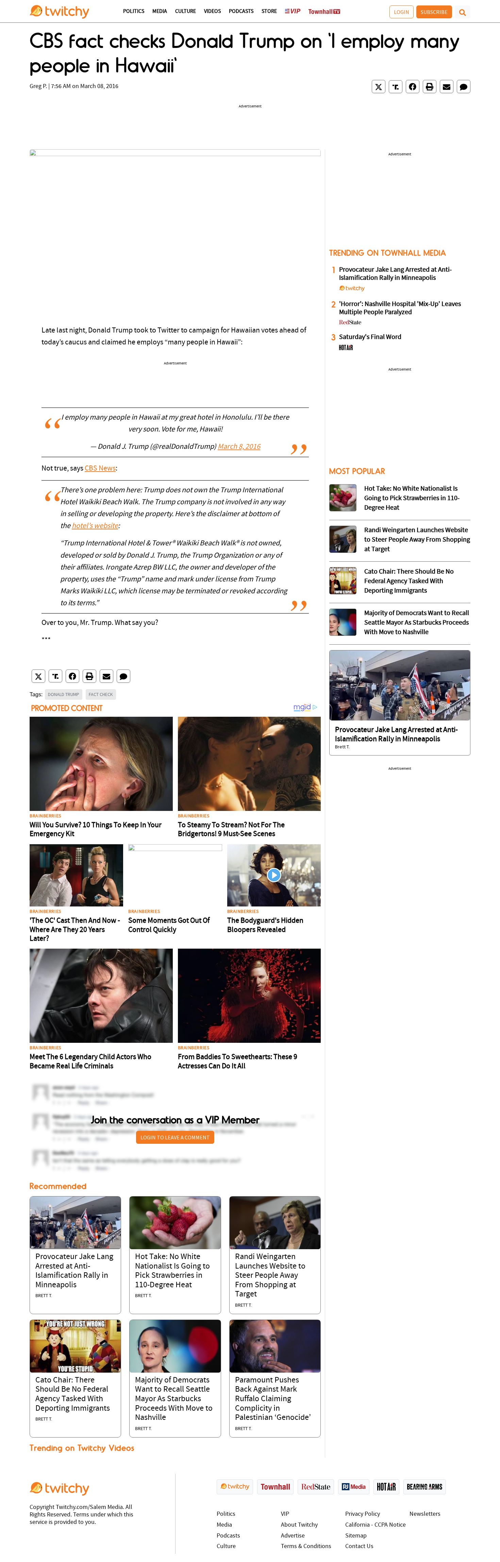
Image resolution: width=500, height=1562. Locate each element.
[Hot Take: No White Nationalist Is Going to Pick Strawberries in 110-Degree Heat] (175, 1223)
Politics (133, 11)
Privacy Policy (362, 1514)
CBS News (100, 469)
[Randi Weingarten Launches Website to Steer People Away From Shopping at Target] (275, 1223)
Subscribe (434, 12)
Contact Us (359, 1546)
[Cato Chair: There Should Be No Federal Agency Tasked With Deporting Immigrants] (75, 1346)
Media (159, 11)
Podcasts (241, 11)
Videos (212, 11)
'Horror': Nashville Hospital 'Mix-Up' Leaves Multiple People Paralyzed (400, 308)
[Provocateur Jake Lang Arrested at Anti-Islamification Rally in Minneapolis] (75, 1223)
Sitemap (356, 1536)
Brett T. (43, 1295)
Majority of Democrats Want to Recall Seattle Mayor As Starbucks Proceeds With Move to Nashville (174, 1399)
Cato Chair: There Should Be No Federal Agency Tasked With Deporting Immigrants (409, 581)
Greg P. (38, 86)
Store (269, 11)
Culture (185, 11)
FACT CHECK (101, 694)
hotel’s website (95, 526)
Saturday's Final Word (370, 337)
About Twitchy (299, 1525)
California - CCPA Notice (375, 1525)
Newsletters (425, 1514)
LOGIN (401, 12)
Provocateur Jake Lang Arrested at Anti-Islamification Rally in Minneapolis (395, 274)
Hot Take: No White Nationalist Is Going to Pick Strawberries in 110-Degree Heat (412, 498)
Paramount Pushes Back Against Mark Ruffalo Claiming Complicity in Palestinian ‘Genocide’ (273, 1399)
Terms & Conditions (306, 1546)
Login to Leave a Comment (175, 1137)
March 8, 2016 (239, 447)
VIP (285, 1514)
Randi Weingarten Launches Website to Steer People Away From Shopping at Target (270, 1275)
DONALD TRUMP (63, 694)
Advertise (293, 1536)
